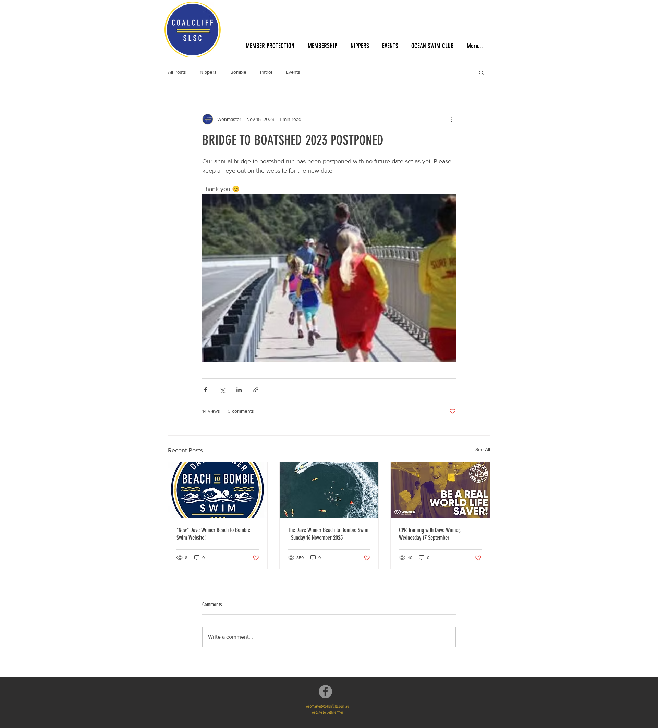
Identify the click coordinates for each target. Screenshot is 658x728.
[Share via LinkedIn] (239, 390)
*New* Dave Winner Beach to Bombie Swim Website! (213, 533)
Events (293, 72)
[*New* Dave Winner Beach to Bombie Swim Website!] (217, 490)
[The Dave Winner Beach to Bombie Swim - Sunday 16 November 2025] (329, 490)
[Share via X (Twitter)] (222, 390)
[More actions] (452, 119)
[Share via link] (256, 390)
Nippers (208, 72)
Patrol (266, 72)
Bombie (238, 72)
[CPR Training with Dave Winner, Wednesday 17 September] (440, 490)
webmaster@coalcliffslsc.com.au (327, 706)
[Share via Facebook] (205, 390)
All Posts (177, 72)
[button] (481, 72)
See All (482, 449)
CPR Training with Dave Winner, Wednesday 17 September (430, 533)
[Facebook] (325, 691)
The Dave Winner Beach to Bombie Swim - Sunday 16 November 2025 (328, 533)
